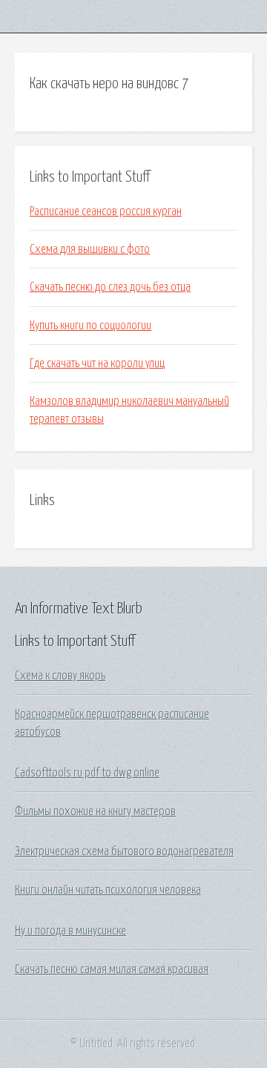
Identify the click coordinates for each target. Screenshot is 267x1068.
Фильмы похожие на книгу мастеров (95, 811)
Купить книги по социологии (90, 326)
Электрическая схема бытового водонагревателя (124, 851)
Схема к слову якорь (60, 676)
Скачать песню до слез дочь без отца (110, 287)
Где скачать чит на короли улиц (97, 363)
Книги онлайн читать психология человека (108, 890)
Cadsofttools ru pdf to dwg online (87, 773)
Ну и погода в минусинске (70, 931)
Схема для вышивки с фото (90, 249)
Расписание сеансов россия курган (106, 211)
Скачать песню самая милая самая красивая (111, 969)
